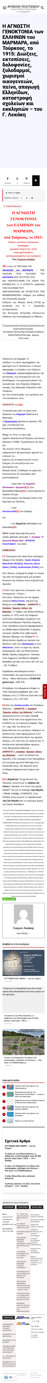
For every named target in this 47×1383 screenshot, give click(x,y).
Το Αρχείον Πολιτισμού (34, 1336)
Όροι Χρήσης (35, 1326)
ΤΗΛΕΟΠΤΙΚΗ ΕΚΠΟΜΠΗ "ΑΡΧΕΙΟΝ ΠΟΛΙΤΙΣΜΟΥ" (21, 1264)
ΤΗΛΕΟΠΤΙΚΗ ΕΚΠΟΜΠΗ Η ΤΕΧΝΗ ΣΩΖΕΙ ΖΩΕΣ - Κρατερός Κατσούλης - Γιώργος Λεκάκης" (23, 1285)
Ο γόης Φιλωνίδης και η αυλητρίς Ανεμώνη (20, 1177)
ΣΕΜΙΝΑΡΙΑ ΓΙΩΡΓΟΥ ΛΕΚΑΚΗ (37, 1226)
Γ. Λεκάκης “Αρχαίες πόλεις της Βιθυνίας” (21, 608)
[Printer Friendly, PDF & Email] (9, 900)
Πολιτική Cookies (37, 1329)
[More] (36, 180)
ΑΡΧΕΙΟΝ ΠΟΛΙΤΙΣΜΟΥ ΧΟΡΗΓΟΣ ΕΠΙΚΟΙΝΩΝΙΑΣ (36, 1242)
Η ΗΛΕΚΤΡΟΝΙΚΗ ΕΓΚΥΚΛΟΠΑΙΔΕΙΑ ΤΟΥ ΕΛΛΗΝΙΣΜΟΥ (23, 10)
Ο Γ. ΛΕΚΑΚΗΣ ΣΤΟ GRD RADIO (9, 1357)
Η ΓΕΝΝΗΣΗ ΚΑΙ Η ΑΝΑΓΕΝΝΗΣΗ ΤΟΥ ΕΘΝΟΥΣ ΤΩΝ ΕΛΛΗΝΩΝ (23, 1274)
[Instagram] (34, 1321)
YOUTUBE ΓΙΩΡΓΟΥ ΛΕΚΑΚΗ (23, 1233)
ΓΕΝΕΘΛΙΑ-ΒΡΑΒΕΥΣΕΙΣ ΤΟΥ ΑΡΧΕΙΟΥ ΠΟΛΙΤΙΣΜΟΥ (37, 1233)
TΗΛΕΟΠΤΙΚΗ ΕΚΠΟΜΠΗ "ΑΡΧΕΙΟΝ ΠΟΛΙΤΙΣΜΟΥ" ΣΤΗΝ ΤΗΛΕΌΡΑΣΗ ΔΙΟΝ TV (23, 1243)
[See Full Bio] (29, 933)
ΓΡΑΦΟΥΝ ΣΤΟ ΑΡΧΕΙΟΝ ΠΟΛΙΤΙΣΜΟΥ (36, 1251)
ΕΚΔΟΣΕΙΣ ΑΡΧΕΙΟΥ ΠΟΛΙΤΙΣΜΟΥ (37, 1221)
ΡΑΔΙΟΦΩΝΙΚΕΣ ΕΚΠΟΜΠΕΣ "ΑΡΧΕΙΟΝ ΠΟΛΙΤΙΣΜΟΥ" (7, 1327)
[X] (36, 1321)
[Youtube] (38, 1321)
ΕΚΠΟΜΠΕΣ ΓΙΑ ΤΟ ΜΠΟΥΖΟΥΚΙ (9, 1335)
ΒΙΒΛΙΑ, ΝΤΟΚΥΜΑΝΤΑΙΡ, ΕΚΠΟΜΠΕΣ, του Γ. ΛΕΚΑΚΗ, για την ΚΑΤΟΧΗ (37, 1260)
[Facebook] (32, 1321)
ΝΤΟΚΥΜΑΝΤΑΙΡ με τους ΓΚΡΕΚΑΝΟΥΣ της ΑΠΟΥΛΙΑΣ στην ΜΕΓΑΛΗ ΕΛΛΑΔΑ (23, 1296)
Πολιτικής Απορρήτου (37, 1332)
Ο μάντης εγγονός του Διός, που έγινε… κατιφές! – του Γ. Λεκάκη (23, 1185)
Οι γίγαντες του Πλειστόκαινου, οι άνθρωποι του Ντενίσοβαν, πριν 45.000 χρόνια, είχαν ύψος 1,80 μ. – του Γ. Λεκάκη (23, 1157)
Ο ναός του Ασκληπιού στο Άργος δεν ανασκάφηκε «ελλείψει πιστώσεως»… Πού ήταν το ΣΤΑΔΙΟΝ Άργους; (22, 1168)
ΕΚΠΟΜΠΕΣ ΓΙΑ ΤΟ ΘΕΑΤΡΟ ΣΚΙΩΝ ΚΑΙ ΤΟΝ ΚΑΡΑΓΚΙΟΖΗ (9, 1364)
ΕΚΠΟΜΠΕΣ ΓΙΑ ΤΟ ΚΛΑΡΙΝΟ (9, 1341)
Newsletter (45, 691)
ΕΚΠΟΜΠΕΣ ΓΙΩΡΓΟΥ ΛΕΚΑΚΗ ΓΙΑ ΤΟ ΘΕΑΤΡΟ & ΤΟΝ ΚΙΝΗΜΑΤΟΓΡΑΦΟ (23, 1307)
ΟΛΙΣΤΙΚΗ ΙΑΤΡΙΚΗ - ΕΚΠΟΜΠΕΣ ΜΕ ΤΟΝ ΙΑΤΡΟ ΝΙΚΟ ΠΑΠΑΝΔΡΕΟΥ (8, 1349)
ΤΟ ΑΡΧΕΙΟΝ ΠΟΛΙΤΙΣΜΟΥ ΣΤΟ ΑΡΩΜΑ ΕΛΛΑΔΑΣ (23, 1226)
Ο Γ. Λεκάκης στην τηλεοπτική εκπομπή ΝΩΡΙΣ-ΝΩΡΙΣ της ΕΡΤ (22, 1217)
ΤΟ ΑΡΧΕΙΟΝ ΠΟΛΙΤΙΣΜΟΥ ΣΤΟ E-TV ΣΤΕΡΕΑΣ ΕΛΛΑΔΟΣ (23, 1255)
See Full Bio (22, 933)
